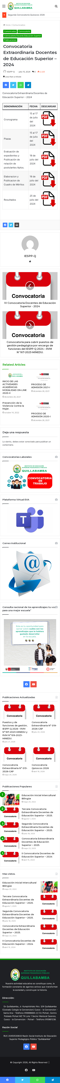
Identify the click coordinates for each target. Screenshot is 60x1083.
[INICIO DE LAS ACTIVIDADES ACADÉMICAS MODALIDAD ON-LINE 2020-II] (15, 375)
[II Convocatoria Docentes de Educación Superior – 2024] (10, 857)
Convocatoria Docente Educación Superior (22, 36)
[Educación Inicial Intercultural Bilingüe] (10, 799)
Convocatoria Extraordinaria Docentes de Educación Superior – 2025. (38, 841)
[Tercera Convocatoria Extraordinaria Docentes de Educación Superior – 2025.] (10, 813)
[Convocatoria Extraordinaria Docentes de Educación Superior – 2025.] (10, 843)
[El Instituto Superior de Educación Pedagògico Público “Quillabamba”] (20, 6)
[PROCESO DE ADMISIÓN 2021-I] (44, 376)
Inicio (8, 25)
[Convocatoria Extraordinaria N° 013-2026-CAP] (15, 754)
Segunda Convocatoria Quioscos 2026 (26, 15)
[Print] (16, 225)
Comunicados (18, 25)
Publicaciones (10, 40)
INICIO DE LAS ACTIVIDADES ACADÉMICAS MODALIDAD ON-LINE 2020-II (14, 387)
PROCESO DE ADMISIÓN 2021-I (40, 386)
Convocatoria (24, 31)
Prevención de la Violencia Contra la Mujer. (13, 406)
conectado (30, 441)
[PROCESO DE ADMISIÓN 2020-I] (44, 406)
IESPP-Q (11, 72)
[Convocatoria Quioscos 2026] (45, 754)
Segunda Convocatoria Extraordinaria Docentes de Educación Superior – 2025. (37, 827)
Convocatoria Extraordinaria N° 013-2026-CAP (14, 768)
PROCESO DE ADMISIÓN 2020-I (41, 415)
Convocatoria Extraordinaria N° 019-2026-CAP (44, 725)
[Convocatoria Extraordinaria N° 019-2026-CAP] (45, 712)
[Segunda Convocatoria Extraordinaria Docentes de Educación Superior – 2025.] (10, 828)
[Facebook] (5, 225)
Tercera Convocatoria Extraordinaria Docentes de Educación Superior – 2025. (37, 812)
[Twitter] (11, 225)
